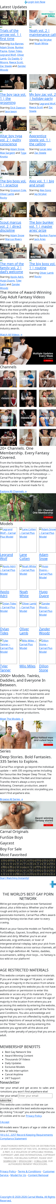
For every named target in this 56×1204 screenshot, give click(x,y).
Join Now (40, 2)
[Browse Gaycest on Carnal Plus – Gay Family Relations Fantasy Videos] (8, 378)
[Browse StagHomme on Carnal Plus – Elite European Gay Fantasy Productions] (8, 417)
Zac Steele (6, 66)
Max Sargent (7, 153)
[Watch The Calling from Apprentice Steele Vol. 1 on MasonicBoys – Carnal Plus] (42, 123)
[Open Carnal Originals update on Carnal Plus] (13, 177)
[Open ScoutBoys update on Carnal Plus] (13, 27)
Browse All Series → (11, 799)
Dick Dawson (18, 107)
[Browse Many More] (47, 437)
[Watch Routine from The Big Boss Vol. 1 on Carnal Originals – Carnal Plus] (42, 251)
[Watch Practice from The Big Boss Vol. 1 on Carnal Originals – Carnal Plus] (13, 168)
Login (31, 2)
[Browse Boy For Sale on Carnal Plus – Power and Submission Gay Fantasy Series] (27, 398)
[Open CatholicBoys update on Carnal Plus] (13, 132)
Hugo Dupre (7, 280)
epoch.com (25, 1161)
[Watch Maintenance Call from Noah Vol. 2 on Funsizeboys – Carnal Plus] (42, 17)
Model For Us (18, 1175)
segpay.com (9, 1161)
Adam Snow (7, 47)
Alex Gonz (45, 190)
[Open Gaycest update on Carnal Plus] (42, 90)
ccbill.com (40, 1161)
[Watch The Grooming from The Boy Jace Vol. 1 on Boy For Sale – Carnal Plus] (13, 81)
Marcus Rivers (13, 239)
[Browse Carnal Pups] (8, 437)
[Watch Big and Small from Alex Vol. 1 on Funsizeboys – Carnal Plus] (42, 168)
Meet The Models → (11, 719)
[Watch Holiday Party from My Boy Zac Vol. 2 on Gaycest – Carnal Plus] (42, 81)
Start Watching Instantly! (14, 878)
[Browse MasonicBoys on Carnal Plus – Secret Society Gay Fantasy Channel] (27, 417)
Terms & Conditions (29, 1171)
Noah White (41, 43)
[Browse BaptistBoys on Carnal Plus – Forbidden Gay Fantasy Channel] (47, 378)
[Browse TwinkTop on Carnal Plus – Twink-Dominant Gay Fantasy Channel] (47, 417)
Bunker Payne (48, 235)
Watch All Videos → (11, 334)
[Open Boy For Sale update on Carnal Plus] (13, 90)
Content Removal (38, 1175)
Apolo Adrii (16, 277)
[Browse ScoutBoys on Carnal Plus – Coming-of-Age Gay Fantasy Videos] (47, 398)
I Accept (4, 1122)
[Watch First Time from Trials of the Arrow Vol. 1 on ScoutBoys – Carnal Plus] (13, 17)
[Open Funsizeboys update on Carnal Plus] (42, 27)
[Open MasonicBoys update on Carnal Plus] (42, 132)
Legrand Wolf (8, 55)
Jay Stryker (46, 39)
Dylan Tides (15, 51)
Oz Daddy (13, 58)
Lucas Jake (46, 149)
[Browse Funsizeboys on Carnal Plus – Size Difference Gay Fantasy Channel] (27, 378)
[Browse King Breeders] (27, 437)
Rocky (3, 197)
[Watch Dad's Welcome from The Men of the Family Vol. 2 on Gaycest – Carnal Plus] (13, 251)
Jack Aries (40, 239)
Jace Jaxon (11, 111)
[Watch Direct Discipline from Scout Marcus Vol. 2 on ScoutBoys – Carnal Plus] (13, 209)
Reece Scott (16, 62)
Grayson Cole (18, 190)
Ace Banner (16, 43)
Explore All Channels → (13, 491)
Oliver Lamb (7, 194)
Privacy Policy (8, 1171)
